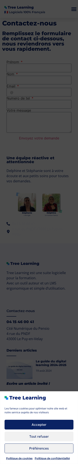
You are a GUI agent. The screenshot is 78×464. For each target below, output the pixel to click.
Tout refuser (39, 436)
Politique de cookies (19, 458)
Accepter (39, 425)
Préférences (39, 448)
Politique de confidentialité (52, 458)
